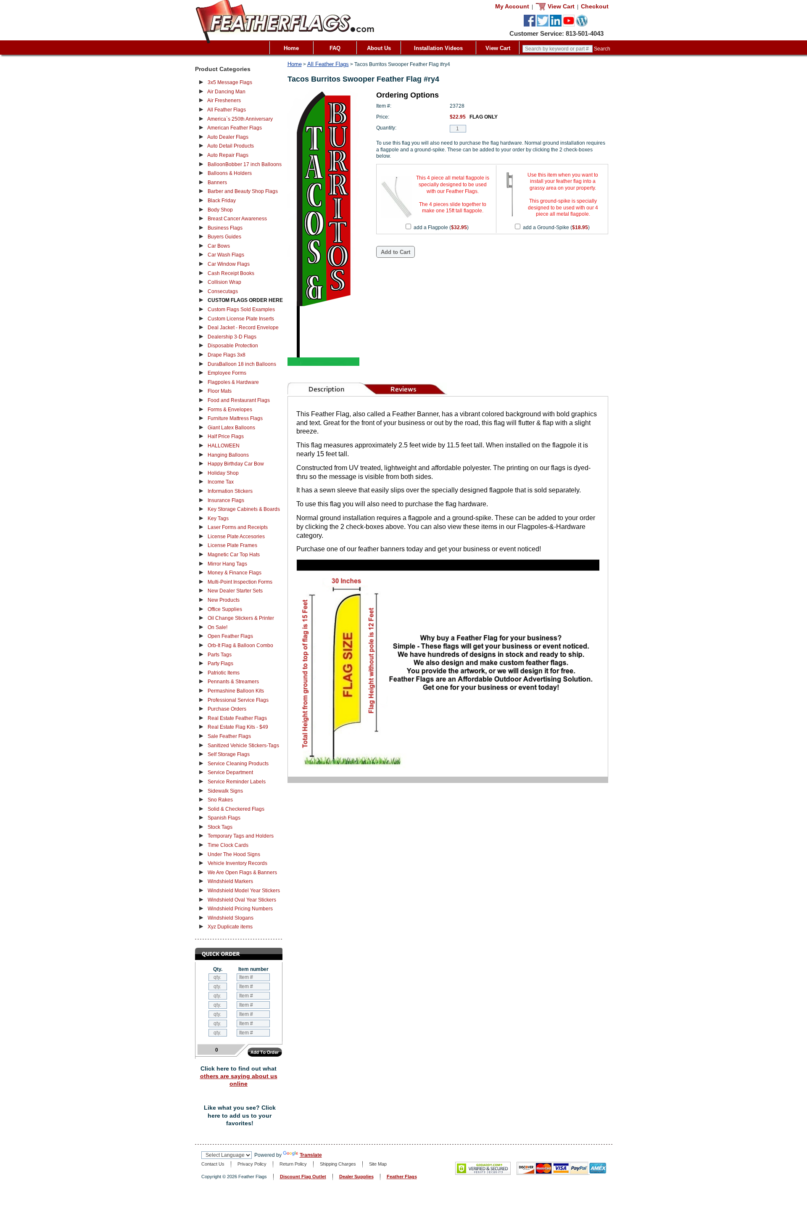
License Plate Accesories (236, 536)
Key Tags (218, 518)
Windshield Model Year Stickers (244, 891)
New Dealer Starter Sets (235, 591)
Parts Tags (220, 655)
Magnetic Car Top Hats (234, 555)
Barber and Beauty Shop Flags (243, 191)
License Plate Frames (232, 545)
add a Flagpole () (441, 227)
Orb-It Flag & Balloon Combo (240, 645)
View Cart (497, 48)
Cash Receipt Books (231, 273)
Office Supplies (225, 609)
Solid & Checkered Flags (236, 809)
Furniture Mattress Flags (235, 418)
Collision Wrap (224, 282)
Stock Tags (220, 827)
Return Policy (293, 1163)
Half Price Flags (226, 436)
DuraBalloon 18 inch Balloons (242, 364)
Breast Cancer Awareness (237, 219)
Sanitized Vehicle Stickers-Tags (243, 745)
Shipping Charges (338, 1163)
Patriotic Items (224, 673)
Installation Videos (438, 48)
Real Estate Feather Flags (237, 718)
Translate (311, 1155)
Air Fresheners (224, 100)
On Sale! (217, 627)
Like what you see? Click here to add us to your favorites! (240, 1115)
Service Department (230, 772)
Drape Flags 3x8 (226, 355)
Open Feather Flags (230, 636)
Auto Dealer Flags (227, 137)
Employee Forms (227, 373)
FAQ (335, 48)
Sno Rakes (220, 800)
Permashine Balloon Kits (236, 691)
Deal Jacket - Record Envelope (243, 328)
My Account (512, 6)
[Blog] (582, 25)
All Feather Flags (226, 110)
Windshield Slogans (230, 918)
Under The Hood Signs (234, 854)
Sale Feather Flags (229, 736)
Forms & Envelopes (230, 410)
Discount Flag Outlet (303, 1176)
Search (602, 49)
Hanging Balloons (228, 455)
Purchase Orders (227, 709)
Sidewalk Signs (225, 791)
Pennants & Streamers (233, 682)
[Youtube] (569, 25)
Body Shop (220, 210)
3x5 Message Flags (230, 82)
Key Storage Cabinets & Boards (244, 509)
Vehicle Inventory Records (237, 863)
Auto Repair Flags (227, 155)
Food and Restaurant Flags (239, 400)
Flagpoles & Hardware (233, 382)
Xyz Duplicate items (230, 927)
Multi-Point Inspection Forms (240, 582)
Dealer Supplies (356, 1176)
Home (291, 48)
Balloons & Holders (230, 173)
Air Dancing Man (226, 92)
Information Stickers (230, 491)
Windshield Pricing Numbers (240, 909)
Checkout (595, 6)
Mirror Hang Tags (227, 564)
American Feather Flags (234, 128)
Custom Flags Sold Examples (241, 309)
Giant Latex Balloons (231, 428)
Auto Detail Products (230, 146)
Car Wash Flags (226, 255)
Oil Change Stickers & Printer (241, 618)
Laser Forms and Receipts (238, 527)
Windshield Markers (230, 881)
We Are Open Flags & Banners (242, 872)
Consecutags (223, 291)
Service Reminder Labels (237, 782)
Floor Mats (220, 391)
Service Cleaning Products (238, 764)
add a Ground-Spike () (556, 227)
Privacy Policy (251, 1163)
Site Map (378, 1163)
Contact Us (212, 1163)
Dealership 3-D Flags (232, 337)
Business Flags (225, 228)
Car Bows (219, 246)
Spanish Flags (224, 818)
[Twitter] (543, 25)
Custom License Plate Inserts (241, 319)
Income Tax (221, 482)
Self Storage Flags (229, 754)
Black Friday (222, 201)
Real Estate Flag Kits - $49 (238, 727)
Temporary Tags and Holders (241, 836)
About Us (379, 48)
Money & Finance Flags (234, 573)
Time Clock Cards (228, 845)
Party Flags (220, 663)
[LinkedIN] (556, 25)
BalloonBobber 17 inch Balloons (245, 164)
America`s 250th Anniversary (240, 119)
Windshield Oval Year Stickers (242, 900)
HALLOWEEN (224, 446)
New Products (224, 600)
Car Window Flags (229, 264)
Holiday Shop (223, 473)
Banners (217, 182)
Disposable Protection (233, 346)
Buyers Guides (224, 237)
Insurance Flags (226, 500)
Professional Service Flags (238, 700)
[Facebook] (529, 25)
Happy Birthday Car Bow (236, 464)
